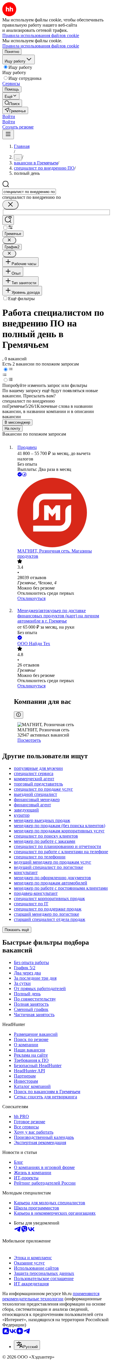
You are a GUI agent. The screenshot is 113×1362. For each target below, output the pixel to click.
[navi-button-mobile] (8, 134)
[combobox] (29, 192)
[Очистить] (10, 205)
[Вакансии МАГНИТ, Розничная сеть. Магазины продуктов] (62, 513)
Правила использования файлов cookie (40, 45)
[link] (12, 103)
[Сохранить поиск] (8, 220)
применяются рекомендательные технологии (50, 1296)
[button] (8, 116)
